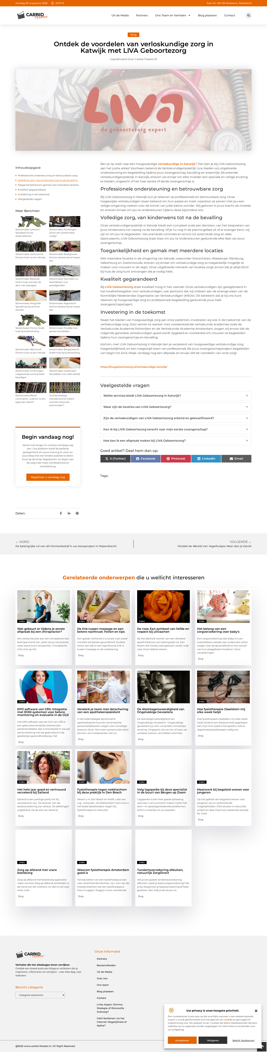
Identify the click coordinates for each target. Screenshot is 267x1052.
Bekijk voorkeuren (243, 1040)
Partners (142, 15)
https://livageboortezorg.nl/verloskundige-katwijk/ (133, 367)
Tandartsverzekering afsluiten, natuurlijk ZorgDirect (160, 871)
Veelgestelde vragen (30, 199)
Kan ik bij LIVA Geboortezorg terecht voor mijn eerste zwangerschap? (175, 429)
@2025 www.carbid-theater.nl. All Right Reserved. (45, 1046)
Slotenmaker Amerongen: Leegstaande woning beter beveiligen (30, 374)
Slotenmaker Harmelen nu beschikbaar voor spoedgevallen (63, 282)
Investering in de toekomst (34, 194)
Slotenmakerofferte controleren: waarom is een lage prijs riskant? (30, 398)
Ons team (103, 984)
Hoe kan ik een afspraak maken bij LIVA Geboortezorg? (175, 440)
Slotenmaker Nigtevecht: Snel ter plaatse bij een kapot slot (64, 306)
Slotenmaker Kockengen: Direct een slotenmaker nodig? (63, 232)
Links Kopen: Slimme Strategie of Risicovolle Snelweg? (110, 1008)
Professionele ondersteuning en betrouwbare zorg (47, 175)
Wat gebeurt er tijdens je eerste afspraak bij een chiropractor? (41, 630)
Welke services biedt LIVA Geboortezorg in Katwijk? (175, 395)
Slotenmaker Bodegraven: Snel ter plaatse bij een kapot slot (64, 257)
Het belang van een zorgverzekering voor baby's (218, 630)
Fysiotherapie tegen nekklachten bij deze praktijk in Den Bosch (102, 791)
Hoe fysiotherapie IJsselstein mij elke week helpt (221, 710)
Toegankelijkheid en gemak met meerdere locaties (48, 184)
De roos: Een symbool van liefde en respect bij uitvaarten (163, 630)
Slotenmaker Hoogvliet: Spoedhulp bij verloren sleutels (28, 306)
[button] (256, 1011)
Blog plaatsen (207, 15)
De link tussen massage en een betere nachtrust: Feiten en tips (101, 630)
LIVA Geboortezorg (119, 287)
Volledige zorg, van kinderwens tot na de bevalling (48, 180)
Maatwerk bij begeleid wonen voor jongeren (223, 791)
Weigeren (213, 1040)
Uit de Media (120, 15)
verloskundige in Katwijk (176, 164)
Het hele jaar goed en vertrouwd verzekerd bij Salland (41, 791)
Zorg (133, 34)
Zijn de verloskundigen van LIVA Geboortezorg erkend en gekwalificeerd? (175, 418)
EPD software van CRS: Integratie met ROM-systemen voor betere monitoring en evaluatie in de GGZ (43, 712)
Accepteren (182, 1040)
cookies (228, 1019)
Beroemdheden (106, 965)
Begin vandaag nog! (48, 437)
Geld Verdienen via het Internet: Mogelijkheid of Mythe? (112, 1022)
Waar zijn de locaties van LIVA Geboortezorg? (175, 407)
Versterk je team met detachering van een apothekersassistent (102, 710)
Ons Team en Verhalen (170, 15)
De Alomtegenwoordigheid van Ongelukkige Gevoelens (160, 710)
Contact (229, 15)
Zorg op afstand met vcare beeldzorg (37, 871)
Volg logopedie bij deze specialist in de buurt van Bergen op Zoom (162, 791)
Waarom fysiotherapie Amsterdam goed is (103, 871)
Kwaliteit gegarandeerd (32, 189)
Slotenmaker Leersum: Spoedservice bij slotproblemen (27, 232)
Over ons (102, 978)
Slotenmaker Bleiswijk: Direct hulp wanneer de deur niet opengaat (28, 282)
